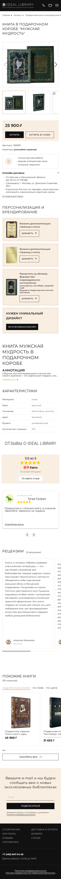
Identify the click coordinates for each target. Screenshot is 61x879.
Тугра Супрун (37, 498)
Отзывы (7, 838)
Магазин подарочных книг (19, 873)
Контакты (9, 833)
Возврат (36, 833)
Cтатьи (36, 838)
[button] (56, 65)
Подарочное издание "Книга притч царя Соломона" (17, 732)
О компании (11, 829)
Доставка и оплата (44, 829)
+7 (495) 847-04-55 (12, 854)
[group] (30, 64)
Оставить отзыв (30, 478)
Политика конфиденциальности (21, 814)
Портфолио (10, 842)
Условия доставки (12, 196)
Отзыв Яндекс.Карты (14, 524)
